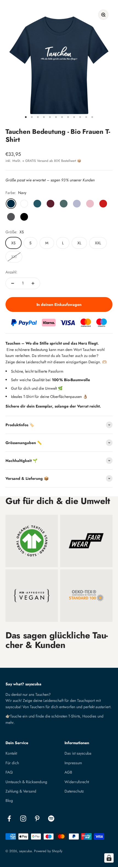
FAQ (9, 772)
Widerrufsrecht (76, 782)
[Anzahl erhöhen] (33, 283)
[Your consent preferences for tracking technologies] (109, 858)
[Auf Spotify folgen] (51, 818)
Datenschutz (74, 791)
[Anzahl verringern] (12, 283)
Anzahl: (11, 272)
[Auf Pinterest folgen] (37, 818)
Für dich (12, 763)
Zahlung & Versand (20, 791)
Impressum (73, 763)
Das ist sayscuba (77, 753)
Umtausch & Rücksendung (26, 782)
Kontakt (11, 753)
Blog (9, 800)
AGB (68, 772)
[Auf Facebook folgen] (9, 818)
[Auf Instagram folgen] (23, 818)
